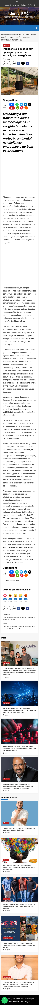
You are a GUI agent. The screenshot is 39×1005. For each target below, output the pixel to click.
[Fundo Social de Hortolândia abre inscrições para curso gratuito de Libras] (19, 813)
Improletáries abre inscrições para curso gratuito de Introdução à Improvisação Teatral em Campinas (19, 867)
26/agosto (7, 832)
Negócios (6, 45)
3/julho (7, 753)
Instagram (15, 5)
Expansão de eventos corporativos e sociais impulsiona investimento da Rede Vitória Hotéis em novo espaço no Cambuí (19, 984)
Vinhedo (6, 899)
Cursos (6, 823)
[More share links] (26, 108)
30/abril (7, 791)
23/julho (7, 715)
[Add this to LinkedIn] (25, 104)
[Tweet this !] (21, 104)
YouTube (23, 5)
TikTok (30, 5)
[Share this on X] (29, 104)
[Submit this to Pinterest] (12, 108)
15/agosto (7, 59)
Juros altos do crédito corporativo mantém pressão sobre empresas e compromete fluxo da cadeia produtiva (19, 748)
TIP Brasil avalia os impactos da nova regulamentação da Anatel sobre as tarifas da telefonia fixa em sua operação (19, 710)
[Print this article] (17, 108)
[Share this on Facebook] (11, 104)
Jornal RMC (19, 13)
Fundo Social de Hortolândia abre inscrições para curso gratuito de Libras (19, 829)
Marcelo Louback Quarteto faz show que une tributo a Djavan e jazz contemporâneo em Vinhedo (19, 906)
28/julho (7, 677)
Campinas (7, 977)
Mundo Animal (8, 938)
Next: (19, 626)
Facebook (7, 5)
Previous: (19, 617)
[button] (3, 27)
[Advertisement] (19, 174)
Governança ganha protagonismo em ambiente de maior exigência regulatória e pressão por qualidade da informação (18, 786)
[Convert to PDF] (22, 108)
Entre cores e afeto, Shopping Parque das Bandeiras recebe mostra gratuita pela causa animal (19, 945)
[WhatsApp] (17, 104)
